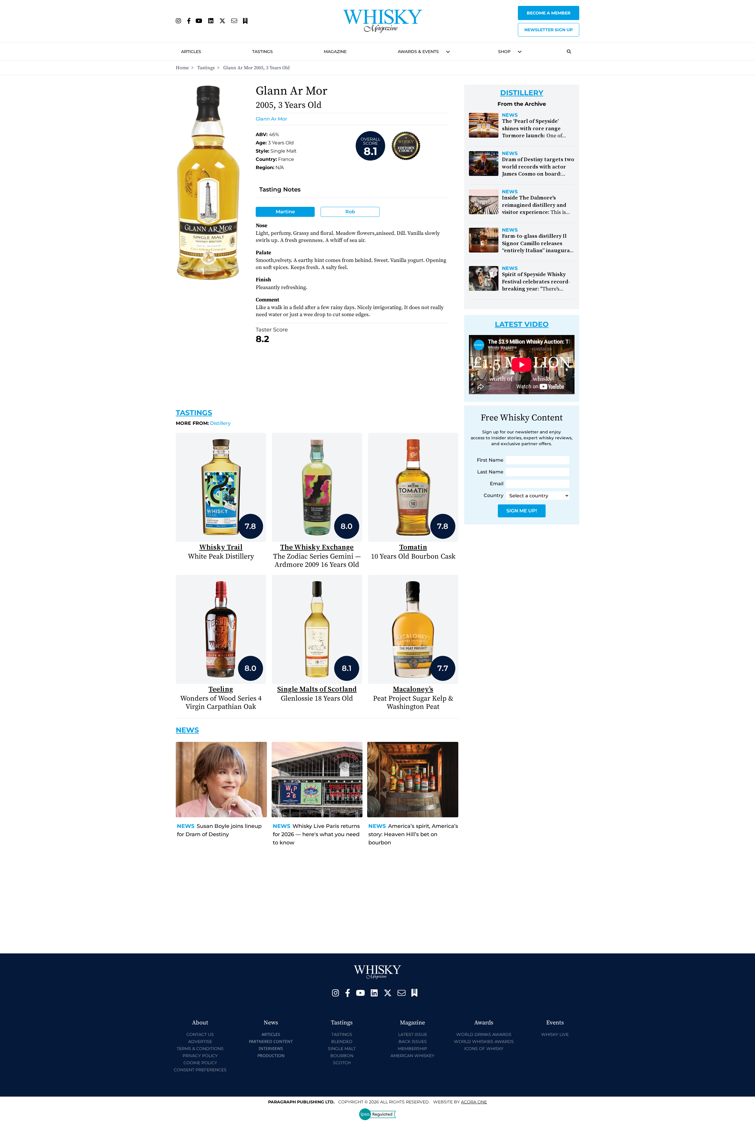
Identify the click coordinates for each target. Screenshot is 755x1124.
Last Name (490, 472)
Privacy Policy (200, 1055)
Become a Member (548, 13)
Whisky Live (555, 1034)
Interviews (271, 1048)
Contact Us (200, 1034)
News (185, 826)
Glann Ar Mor (271, 119)
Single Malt (342, 1048)
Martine (285, 211)
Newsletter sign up (548, 29)
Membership (412, 1048)
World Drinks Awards (483, 1034)
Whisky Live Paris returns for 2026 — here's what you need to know (316, 834)
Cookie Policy (200, 1062)
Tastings (262, 51)
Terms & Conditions (200, 1048)
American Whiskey (412, 1055)
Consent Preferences (200, 1069)
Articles (191, 51)
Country (493, 495)
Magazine (335, 51)
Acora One (474, 1102)
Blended (341, 1041)
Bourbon (341, 1055)
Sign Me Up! (521, 511)
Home (182, 68)
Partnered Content (271, 1041)
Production (271, 1055)
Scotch (342, 1062)
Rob (350, 211)
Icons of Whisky (483, 1048)
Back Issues (412, 1041)
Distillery (203, 423)
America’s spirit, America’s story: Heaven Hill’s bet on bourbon (413, 834)
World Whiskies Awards (484, 1041)
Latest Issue (412, 1034)
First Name (490, 460)
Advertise (200, 1041)
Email (496, 483)
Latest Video (522, 324)
